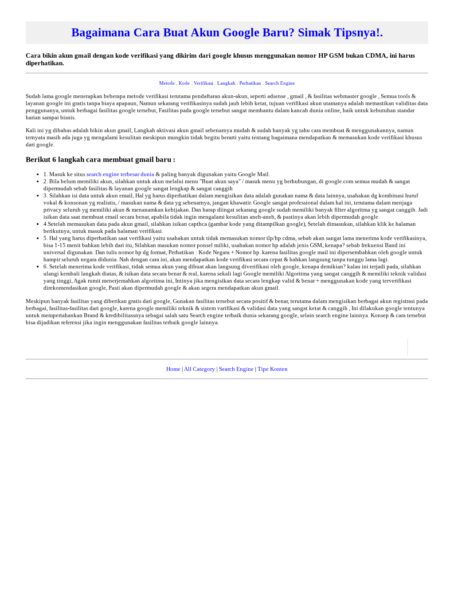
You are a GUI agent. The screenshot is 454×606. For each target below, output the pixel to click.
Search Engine (236, 369)
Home (173, 369)
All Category (199, 369)
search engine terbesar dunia (121, 174)
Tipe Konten (273, 369)
